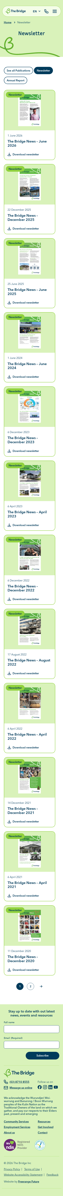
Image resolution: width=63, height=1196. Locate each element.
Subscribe (42, 1055)
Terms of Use (32, 1169)
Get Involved (45, 1127)
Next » (41, 986)
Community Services (16, 1121)
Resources (44, 1121)
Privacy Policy (12, 1169)
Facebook (40, 1087)
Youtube (56, 1087)
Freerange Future (28, 1181)
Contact (42, 1132)
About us (9, 1132)
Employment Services (17, 1127)
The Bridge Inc (22, 1163)
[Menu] (53, 11)
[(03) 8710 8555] (46, 11)
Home (7, 22)
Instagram (45, 1087)
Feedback (52, 1174)
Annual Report (15, 80)
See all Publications (18, 70)
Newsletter (43, 70)
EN (35, 11)
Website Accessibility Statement (23, 1174)
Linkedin (50, 1087)
